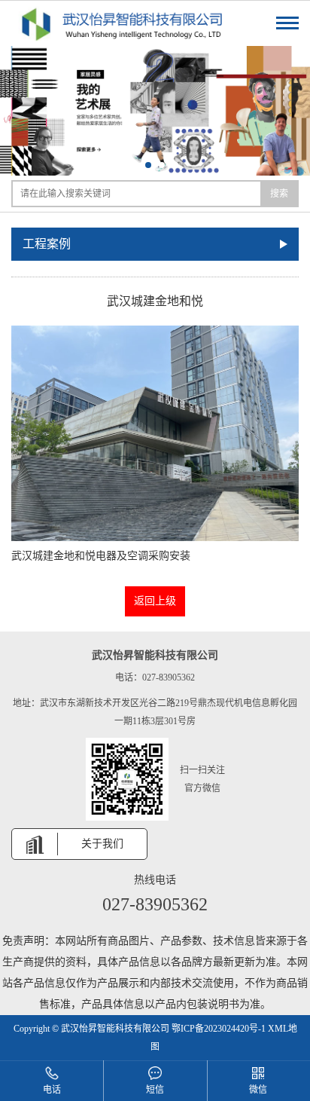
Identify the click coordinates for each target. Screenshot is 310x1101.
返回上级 (155, 601)
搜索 (279, 193)
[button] (135, 165)
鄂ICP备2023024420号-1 (219, 1028)
